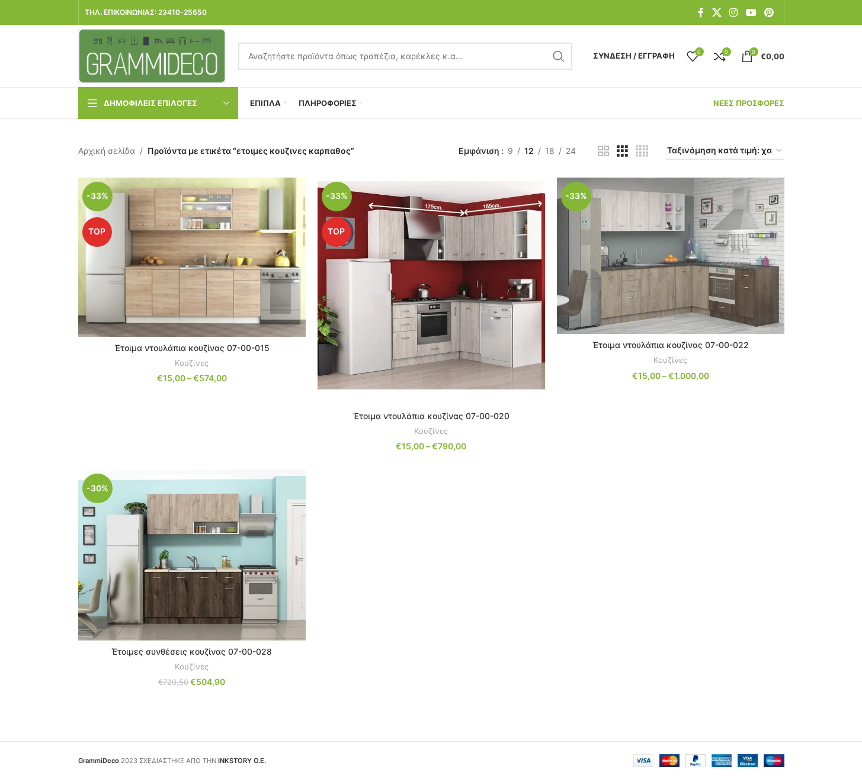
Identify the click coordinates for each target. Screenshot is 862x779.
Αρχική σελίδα (106, 151)
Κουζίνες (192, 363)
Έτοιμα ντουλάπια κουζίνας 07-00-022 (670, 345)
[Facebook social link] (701, 12)
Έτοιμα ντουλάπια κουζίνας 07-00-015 (192, 348)
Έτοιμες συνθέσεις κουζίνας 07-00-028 (191, 651)
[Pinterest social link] (768, 12)
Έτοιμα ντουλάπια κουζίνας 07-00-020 (431, 416)
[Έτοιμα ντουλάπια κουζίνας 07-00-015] (192, 257)
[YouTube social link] (751, 12)
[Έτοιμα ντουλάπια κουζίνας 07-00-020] (431, 291)
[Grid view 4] (642, 151)
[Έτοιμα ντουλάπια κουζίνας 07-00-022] (670, 256)
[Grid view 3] (622, 151)
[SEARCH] (558, 56)
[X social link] (716, 12)
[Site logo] (152, 55)
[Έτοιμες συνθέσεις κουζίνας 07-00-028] (192, 554)
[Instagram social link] (734, 12)
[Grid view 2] (603, 151)
